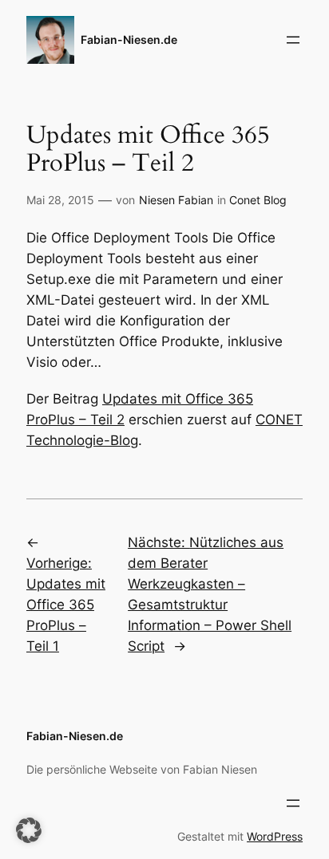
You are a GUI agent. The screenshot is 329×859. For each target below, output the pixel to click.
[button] (28, 830)
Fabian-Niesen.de (129, 39)
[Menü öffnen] (293, 39)
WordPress (275, 836)
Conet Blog (258, 200)
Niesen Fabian (176, 200)
